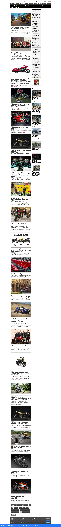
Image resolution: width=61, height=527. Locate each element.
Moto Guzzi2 (21, 226)
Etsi (47, 518)
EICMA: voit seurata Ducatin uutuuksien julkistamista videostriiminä (18, 496)
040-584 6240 (23, 522)
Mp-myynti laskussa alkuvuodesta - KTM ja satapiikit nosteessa (20, 28)
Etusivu (12, 3)
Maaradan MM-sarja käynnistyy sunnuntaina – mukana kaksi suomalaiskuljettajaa (36, 20)
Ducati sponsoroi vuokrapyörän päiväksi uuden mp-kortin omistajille (20, 296)
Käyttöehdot (12, 522)
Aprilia (12, 5)
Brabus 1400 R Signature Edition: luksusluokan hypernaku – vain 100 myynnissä (36, 162)
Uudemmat (13, 505)
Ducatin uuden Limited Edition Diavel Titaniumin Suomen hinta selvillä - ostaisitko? (20, 471)
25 (23, 512)
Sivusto (40, 3)
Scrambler (16, 106)
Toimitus (22, 518)
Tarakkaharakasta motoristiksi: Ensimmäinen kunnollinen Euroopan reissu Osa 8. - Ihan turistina (36, 137)
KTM (40, 5)
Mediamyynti (33, 518)
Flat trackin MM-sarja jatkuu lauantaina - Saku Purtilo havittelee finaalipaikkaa (35, 31)
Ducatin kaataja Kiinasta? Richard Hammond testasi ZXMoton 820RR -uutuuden (36, 24)
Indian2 (19, 226)
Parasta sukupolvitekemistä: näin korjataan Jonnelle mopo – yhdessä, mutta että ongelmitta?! (36, 173)
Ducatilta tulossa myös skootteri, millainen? (19, 128)
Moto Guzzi (44, 5)
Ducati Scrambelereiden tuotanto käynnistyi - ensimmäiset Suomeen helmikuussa (20, 373)
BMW (14, 5)
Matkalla (27, 3)
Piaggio (17, 30)
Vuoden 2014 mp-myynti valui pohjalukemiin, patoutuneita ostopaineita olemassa (19, 320)
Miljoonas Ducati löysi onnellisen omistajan (19, 346)
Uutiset (19, 3)
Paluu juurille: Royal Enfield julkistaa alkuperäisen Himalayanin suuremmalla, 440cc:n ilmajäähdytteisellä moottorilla (35, 75)
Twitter (48, 522)
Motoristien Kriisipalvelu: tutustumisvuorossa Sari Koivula (36, 87)
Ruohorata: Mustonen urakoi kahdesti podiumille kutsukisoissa (36, 67)
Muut (18, 7)
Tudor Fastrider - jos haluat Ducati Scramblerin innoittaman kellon (20, 105)
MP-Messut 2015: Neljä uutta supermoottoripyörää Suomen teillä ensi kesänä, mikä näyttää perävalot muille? (20, 174)
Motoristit (32, 3)
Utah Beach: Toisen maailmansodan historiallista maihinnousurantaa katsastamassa (35, 150)
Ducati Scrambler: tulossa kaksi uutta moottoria (21, 151)
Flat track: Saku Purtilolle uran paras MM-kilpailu (36, 17)
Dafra (26, 399)
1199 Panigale (20, 201)
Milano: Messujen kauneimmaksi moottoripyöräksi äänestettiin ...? (19, 423)
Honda (26, 5)
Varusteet (23, 3)
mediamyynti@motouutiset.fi (34, 520)
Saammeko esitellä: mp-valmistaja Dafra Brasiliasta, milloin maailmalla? (21, 398)
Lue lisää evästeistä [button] (35, 525)
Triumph (12, 7)
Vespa (23, 226)
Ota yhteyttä (45, 3)
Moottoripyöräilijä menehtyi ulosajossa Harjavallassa (35, 49)
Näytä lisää (36, 77)
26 (26, 512)
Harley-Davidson (21, 5)
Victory (26, 226)
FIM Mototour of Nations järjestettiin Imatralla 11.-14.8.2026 (35, 42)
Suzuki (48, 5)
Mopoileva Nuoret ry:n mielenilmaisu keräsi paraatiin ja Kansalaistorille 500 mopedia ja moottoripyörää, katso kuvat (36, 70)
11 (22, 507)
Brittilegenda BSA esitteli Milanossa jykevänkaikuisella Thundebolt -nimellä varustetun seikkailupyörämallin (35, 99)
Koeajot (15, 3)
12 (25, 507)
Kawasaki (37, 5)
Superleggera (15, 498)
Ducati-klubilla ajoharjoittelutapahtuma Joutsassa (20, 53)
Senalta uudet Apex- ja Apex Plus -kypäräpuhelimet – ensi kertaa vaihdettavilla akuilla (36, 52)
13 (28, 507)
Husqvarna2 (14, 30)
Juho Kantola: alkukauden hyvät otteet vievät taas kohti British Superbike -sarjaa (36, 14)
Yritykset (36, 3)
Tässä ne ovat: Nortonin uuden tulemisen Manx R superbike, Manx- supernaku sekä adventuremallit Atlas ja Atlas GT (36, 124)
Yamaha (15, 7)
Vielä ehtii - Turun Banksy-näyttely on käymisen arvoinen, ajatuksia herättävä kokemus (36, 11)
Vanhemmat (14, 514)
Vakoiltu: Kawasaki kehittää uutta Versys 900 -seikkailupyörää (36, 62)
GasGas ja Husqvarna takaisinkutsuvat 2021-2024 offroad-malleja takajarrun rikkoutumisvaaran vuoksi (35, 45)
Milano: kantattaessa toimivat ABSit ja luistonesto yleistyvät (21, 447)
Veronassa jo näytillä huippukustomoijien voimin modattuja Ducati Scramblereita (21, 250)
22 (15, 512)
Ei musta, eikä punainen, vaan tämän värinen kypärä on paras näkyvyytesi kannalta (36, 64)
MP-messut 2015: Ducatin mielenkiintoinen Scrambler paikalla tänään (20, 199)
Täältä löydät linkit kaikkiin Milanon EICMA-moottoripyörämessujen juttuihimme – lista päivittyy (36, 112)
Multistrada (16, 201)
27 (29, 512)
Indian (34, 5)
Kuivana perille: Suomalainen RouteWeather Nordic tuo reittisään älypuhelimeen (35, 55)
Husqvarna (30, 5)
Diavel (16, 129)
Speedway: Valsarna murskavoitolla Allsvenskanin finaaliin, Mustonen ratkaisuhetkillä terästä (35, 38)
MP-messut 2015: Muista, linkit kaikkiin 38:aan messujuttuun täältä (20, 224)
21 (12, 512)
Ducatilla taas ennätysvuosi (18, 274)
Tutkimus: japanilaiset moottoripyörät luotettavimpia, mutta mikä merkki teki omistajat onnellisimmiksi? (21, 79)
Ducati (17, 5)
